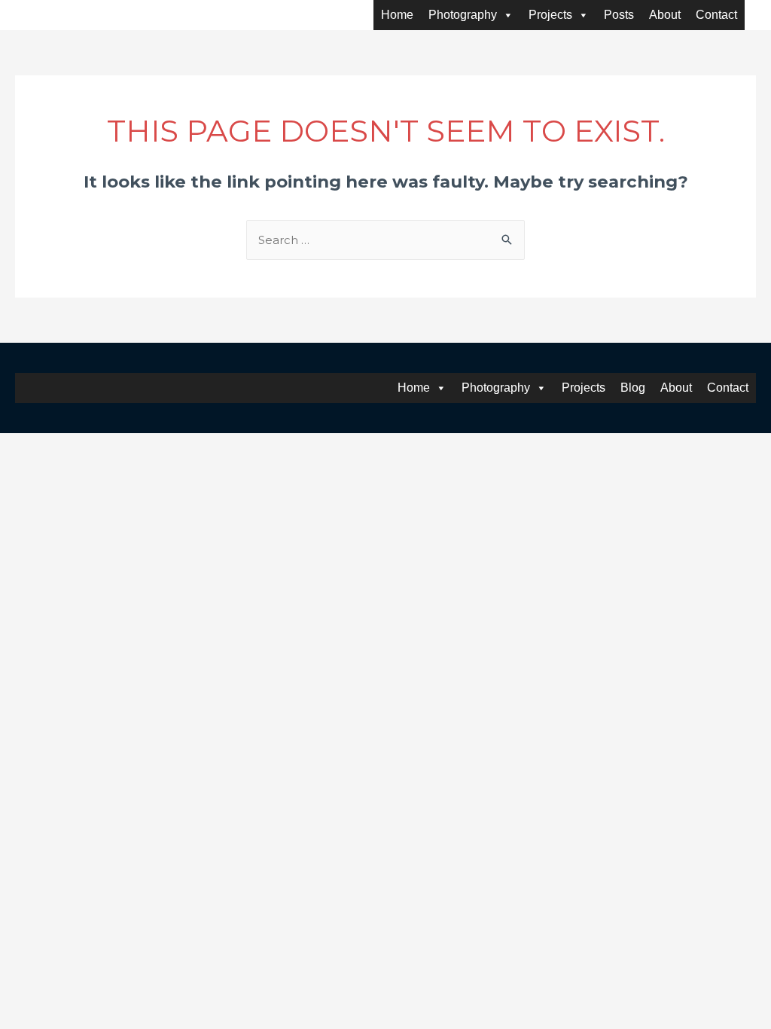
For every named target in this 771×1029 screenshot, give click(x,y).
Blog (632, 387)
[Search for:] (385, 240)
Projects (550, 14)
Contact (716, 14)
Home (397, 14)
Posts (619, 14)
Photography (462, 14)
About (665, 14)
